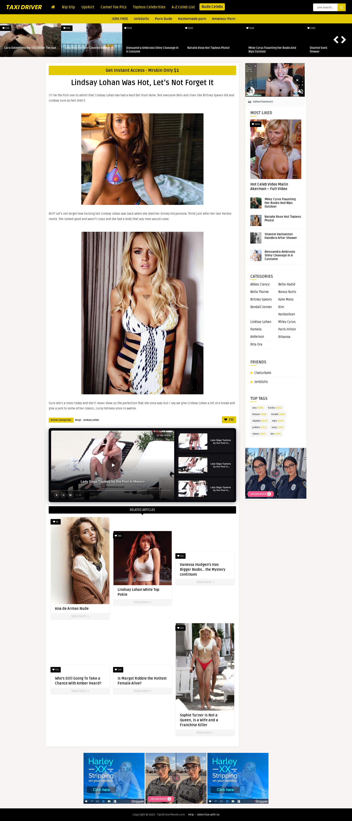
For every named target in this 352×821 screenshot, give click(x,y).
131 (57, 669)
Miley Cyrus (287, 322)
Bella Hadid (286, 284)
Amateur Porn (223, 19)
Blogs (78, 420)
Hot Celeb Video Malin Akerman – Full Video (269, 186)
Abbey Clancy (260, 284)
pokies (259, 427)
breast (259, 414)
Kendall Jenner (261, 307)
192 (231, 419)
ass (257, 407)
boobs (275, 407)
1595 (129, 28)
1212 (68, 28)
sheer (259, 433)
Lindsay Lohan (91, 420)
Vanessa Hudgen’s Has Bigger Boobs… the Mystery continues (202, 569)
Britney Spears (261, 299)
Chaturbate (262, 373)
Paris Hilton (287, 329)
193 (119, 536)
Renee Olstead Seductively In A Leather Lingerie (275, 49)
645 (251, 28)
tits (276, 433)
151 (181, 628)
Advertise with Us (208, 814)
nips (278, 420)
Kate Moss (286, 299)
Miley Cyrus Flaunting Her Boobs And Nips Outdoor (150, 49)
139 (119, 669)
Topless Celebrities (149, 7)
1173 (7, 28)
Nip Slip (68, 7)
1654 (257, 124)
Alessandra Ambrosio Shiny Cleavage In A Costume (30, 49)
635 (312, 28)
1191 (190, 28)
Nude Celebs (212, 6)
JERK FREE (120, 19)
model (278, 414)
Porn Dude (163, 19)
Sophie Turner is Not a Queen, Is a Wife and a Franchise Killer (199, 720)
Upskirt (87, 7)
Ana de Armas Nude (72, 608)
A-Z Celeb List (183, 7)
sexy (277, 427)
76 (56, 521)
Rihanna (284, 337)
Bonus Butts (287, 292)
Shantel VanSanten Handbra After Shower (210, 49)
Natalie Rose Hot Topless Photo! (86, 48)
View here (79, 616)
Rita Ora (256, 344)
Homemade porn (192, 19)
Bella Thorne (259, 292)
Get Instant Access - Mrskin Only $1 (142, 70)
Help (191, 814)
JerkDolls (141, 19)
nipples (259, 420)
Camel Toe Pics (113, 7)
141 (181, 556)
